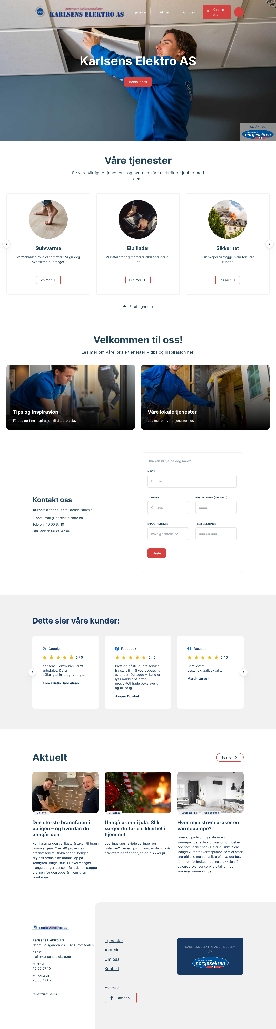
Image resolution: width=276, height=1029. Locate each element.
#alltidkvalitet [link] (213, 670)
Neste (156, 553)
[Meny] (239, 12)
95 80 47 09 (60, 531)
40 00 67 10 (55, 524)
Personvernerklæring (44, 993)
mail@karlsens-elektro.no (63, 518)
